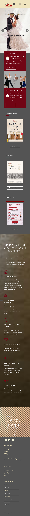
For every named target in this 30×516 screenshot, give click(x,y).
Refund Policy (7, 474)
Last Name (6, 490)
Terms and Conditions (9, 470)
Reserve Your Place (15, 188)
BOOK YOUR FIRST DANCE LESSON (15, 35)
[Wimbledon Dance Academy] (10, 4)
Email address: (7, 496)
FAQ (5, 476)
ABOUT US (15, 398)
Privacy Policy (7, 472)
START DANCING (10, 67)
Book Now (15, 146)
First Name (6, 484)
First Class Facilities (10, 276)
